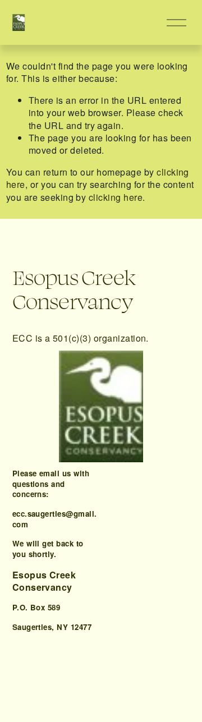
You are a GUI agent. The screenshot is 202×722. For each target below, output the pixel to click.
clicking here (116, 197)
